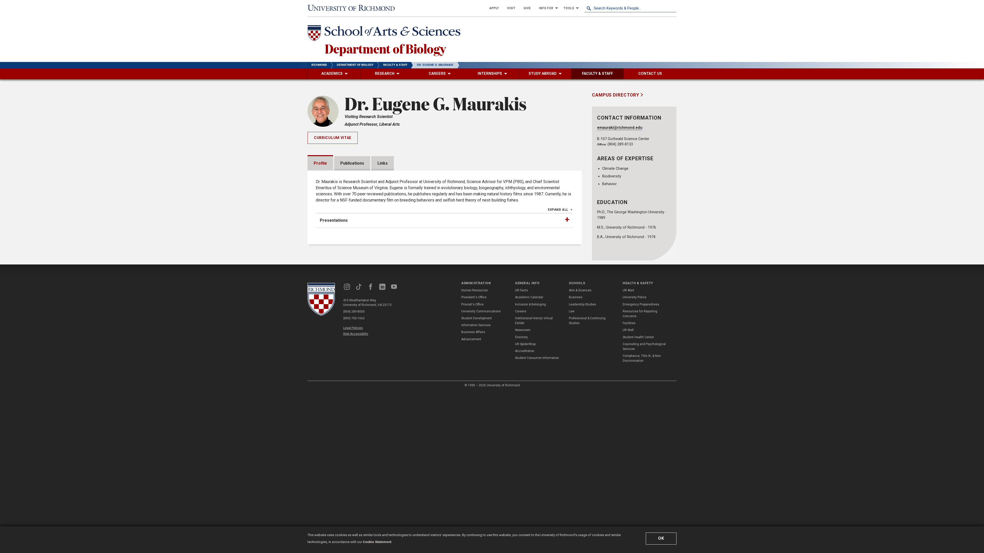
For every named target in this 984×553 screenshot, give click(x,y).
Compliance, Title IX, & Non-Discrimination (642, 358)
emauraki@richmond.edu (619, 127)
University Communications (481, 311)
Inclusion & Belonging (530, 304)
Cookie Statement (377, 542)
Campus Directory (616, 95)
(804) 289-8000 (354, 311)
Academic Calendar (529, 297)
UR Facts (521, 290)
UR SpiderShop (525, 344)
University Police (634, 297)
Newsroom (522, 330)
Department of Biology (385, 48)
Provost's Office (472, 304)
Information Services (476, 325)
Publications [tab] (352, 163)
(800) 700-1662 (354, 318)
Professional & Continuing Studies (587, 320)
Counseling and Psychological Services (644, 346)
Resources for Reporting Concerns (640, 314)
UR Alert (628, 290)
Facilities (629, 323)
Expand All (558, 209)
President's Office (473, 297)
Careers (520, 311)
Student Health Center (638, 337)
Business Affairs (473, 332)
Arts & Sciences (580, 290)
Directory (521, 337)
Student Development (476, 318)
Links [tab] (382, 163)
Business (575, 297)
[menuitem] (494, 8)
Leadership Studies (582, 304)
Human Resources (474, 290)
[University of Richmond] (354, 8)
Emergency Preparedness (641, 304)
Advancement (471, 339)
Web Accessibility (355, 334)
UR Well (628, 330)
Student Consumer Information (537, 358)
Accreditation (524, 351)
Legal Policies (353, 328)
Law (572, 311)
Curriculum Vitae (332, 138)
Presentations (334, 220)
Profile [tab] (320, 163)
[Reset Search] (672, 8)
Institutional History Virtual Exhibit (534, 320)
